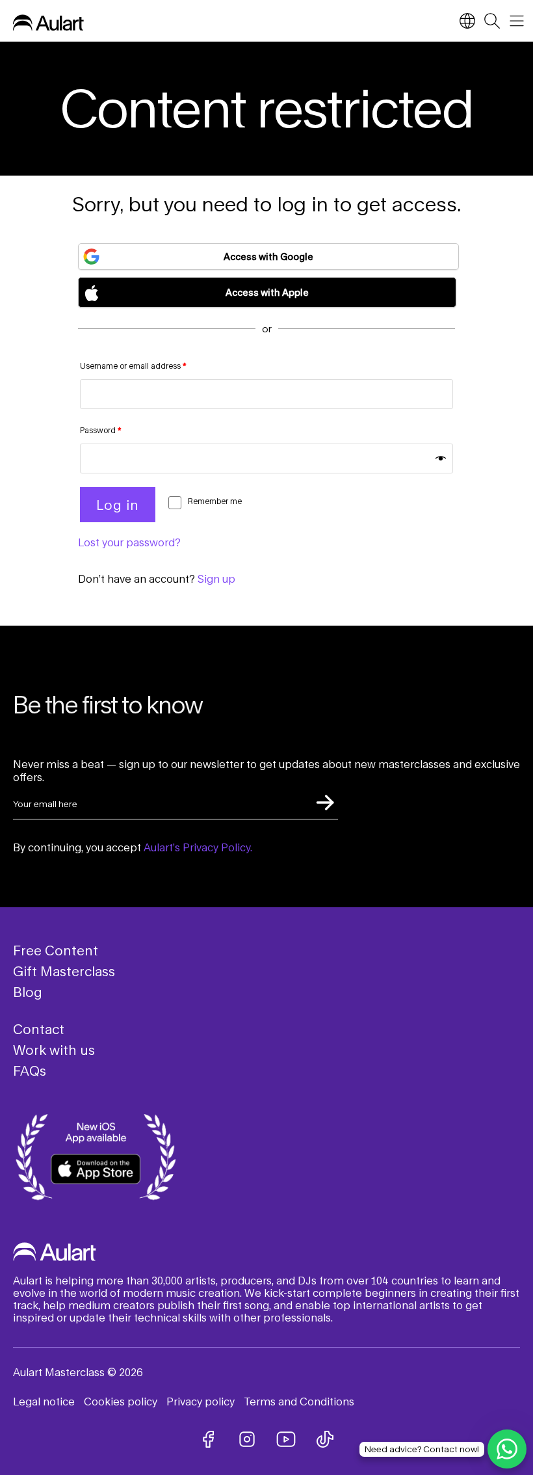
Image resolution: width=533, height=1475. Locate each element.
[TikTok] (325, 1439)
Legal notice (44, 1401)
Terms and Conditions (299, 1401)
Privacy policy (200, 1401)
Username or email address (133, 366)
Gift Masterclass (64, 971)
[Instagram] (247, 1439)
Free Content (55, 950)
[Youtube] (286, 1439)
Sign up (216, 578)
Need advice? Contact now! (422, 1449)
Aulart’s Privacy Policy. (198, 847)
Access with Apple (267, 292)
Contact (38, 1029)
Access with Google (268, 256)
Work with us (54, 1049)
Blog (27, 992)
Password (101, 430)
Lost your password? (129, 542)
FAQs (29, 1070)
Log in (117, 504)
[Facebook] (208, 1439)
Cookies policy (120, 1401)
